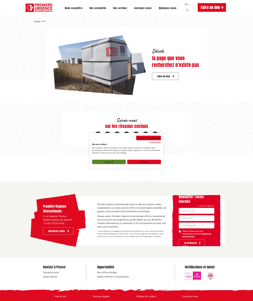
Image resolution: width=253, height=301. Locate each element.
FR (186, 4)
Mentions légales (101, 296)
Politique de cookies (146, 296)
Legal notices (155, 141)
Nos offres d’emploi (107, 272)
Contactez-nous (51, 272)
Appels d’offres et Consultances (113, 276)
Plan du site (60, 296)
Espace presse (50, 276)
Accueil (37, 21)
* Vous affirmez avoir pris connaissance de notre (196, 234)
